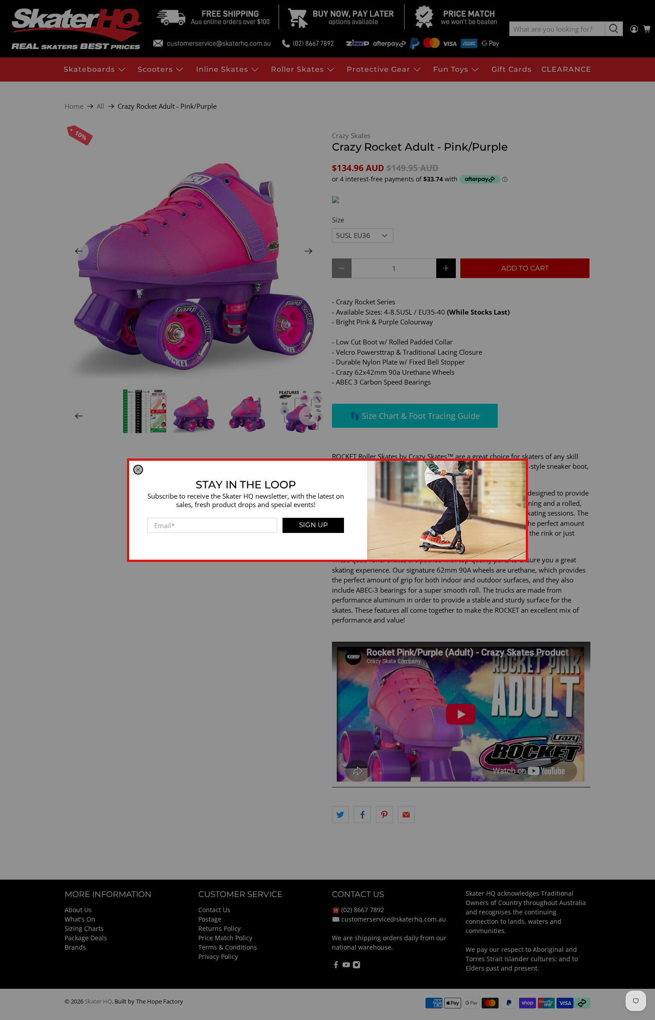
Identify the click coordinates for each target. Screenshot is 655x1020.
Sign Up (313, 524)
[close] (138, 469)
